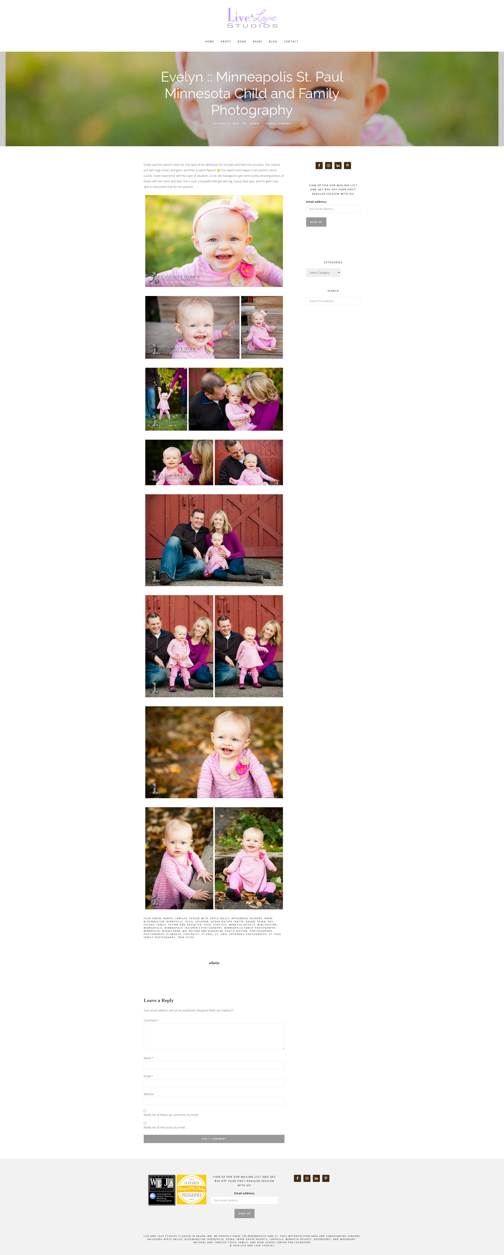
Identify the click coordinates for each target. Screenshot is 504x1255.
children (202, 921)
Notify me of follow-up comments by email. (171, 1115)
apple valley (219, 918)
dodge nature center (227, 921)
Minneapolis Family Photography (250, 927)
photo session (236, 931)
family (161, 924)
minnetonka (171, 931)
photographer (261, 931)
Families (181, 918)
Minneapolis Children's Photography (193, 927)
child (189, 921)
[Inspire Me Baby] (191, 1209)
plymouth (174, 934)
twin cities (185, 937)
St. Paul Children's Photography (241, 934)
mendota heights (242, 924)
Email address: (316, 202)
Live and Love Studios (252, 18)
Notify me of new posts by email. (164, 1127)
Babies (168, 918)
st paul (207, 934)
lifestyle (220, 924)
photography (154, 934)
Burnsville (175, 921)
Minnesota (152, 931)
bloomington (154, 921)
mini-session (267, 924)
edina (261, 921)
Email (148, 1076)
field (207, 924)
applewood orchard (247, 918)
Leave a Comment (278, 123)
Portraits (191, 934)
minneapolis (153, 927)
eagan (250, 921)
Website (149, 1094)
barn (268, 918)
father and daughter (185, 924)
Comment (151, 1020)
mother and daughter (206, 931)
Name (149, 1058)
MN (185, 931)
